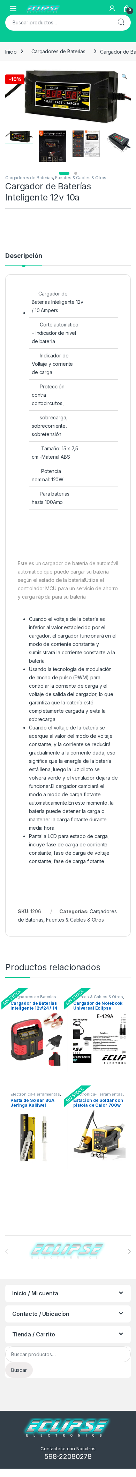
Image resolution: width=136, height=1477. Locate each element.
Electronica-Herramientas (35, 1094)
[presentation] (129, 1251)
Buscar (121, 23)
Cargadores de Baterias (58, 51)
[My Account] (112, 8)
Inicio (11, 51)
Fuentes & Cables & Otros (81, 177)
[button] (124, 76)
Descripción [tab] (23, 256)
